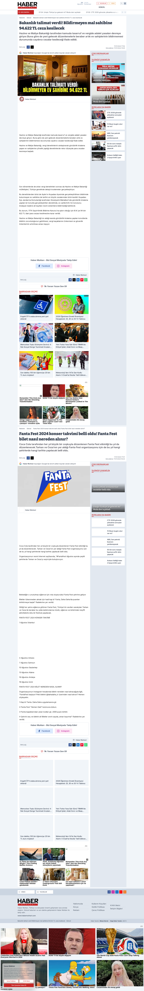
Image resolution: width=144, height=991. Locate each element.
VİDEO (113, 3)
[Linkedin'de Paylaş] (78, 279)
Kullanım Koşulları (99, 904)
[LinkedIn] (117, 891)
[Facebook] (109, 891)
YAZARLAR (103, 3)
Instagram (65, 266)
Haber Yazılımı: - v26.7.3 (108, 921)
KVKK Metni (115, 905)
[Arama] (121, 3)
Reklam (76, 910)
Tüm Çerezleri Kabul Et (18, 985)
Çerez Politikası (98, 910)
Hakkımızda (78, 904)
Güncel (102, 7)
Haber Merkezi (30, 99)
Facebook (46, 266)
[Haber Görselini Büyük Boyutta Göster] (54, 75)
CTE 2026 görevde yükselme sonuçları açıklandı (103, 12)
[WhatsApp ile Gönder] (85, 279)
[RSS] (124, 891)
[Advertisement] (54, 117)
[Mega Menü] (125, 3)
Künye (75, 907)
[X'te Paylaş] (32, 47)
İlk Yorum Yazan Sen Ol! (55, 286)
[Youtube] (120, 891)
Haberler (22, 18)
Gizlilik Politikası (98, 907)
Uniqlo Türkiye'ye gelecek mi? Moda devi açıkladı (56, 12)
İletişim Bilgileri (116, 909)
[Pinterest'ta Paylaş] (81, 279)
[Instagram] (113, 891)
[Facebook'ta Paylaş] (28, 47)
